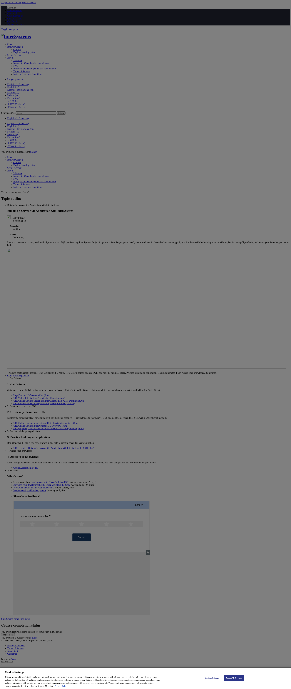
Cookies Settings (212, 678)
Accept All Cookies (234, 678)
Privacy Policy (61, 686)
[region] (145, 678)
